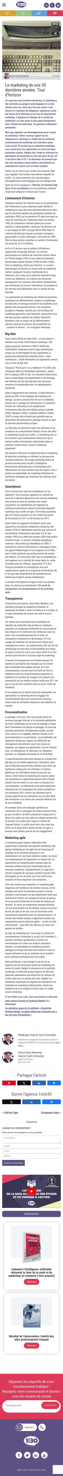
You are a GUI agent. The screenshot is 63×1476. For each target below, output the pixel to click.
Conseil (8, 13)
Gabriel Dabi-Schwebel (19, 76)
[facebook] (19, 1455)
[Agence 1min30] (21, 4)
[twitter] (27, 1455)
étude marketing (13, 346)
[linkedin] (36, 1455)
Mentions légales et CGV (31, 1470)
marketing (25, 185)
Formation (39, 13)
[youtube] (44, 1455)
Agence (55, 13)
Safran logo (11, 1112)
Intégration (23, 13)
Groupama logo (50, 1112)
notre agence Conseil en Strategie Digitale (25, 1000)
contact (29, 1427)
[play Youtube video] (31, 1191)
